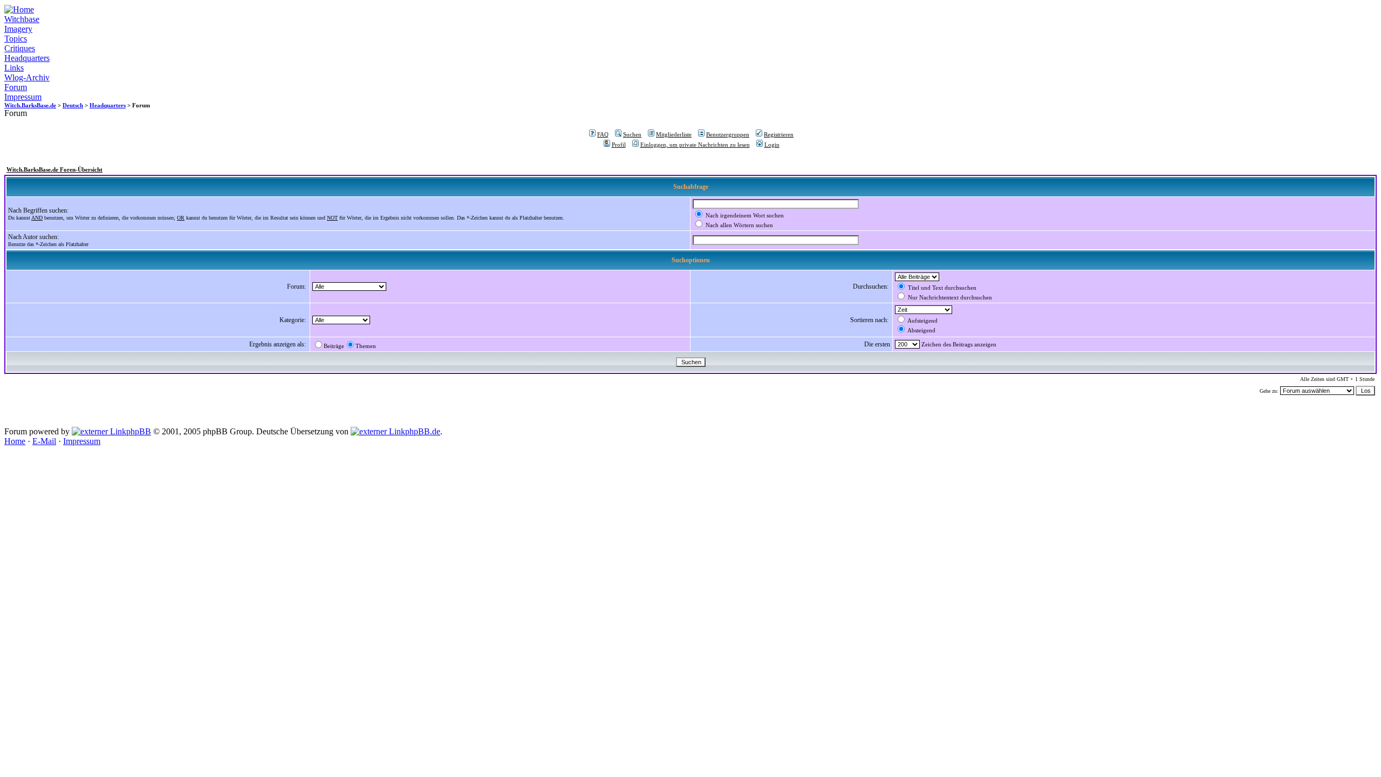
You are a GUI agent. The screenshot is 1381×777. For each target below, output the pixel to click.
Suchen (632, 134)
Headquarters (27, 58)
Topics (15, 38)
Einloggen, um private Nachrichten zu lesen (695, 144)
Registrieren (779, 134)
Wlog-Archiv (27, 77)
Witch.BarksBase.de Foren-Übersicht (54, 169)
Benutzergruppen (727, 134)
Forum (15, 87)
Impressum (23, 96)
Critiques (19, 48)
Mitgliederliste (674, 134)
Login (772, 144)
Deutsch (73, 105)
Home (14, 441)
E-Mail (44, 441)
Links (14, 67)
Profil (619, 144)
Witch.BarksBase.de (30, 105)
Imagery (18, 28)
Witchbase (21, 19)
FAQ (603, 134)
